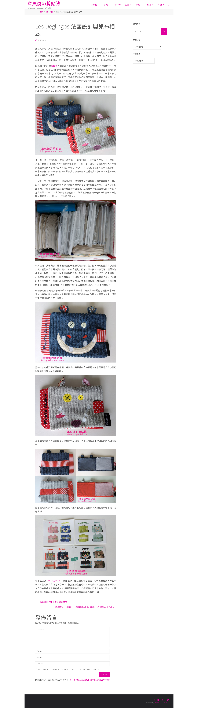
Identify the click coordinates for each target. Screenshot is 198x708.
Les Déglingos (53, 580)
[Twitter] (158, 699)
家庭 (41, 12)
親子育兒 (49, 12)
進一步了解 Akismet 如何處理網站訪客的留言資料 (90, 680)
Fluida (156, 703)
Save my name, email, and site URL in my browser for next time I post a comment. (68, 669)
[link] (167, 4)
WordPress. (165, 703)
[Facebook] (154, 699)
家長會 (54, 65)
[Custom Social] (168, 699)
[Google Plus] (163, 699)
